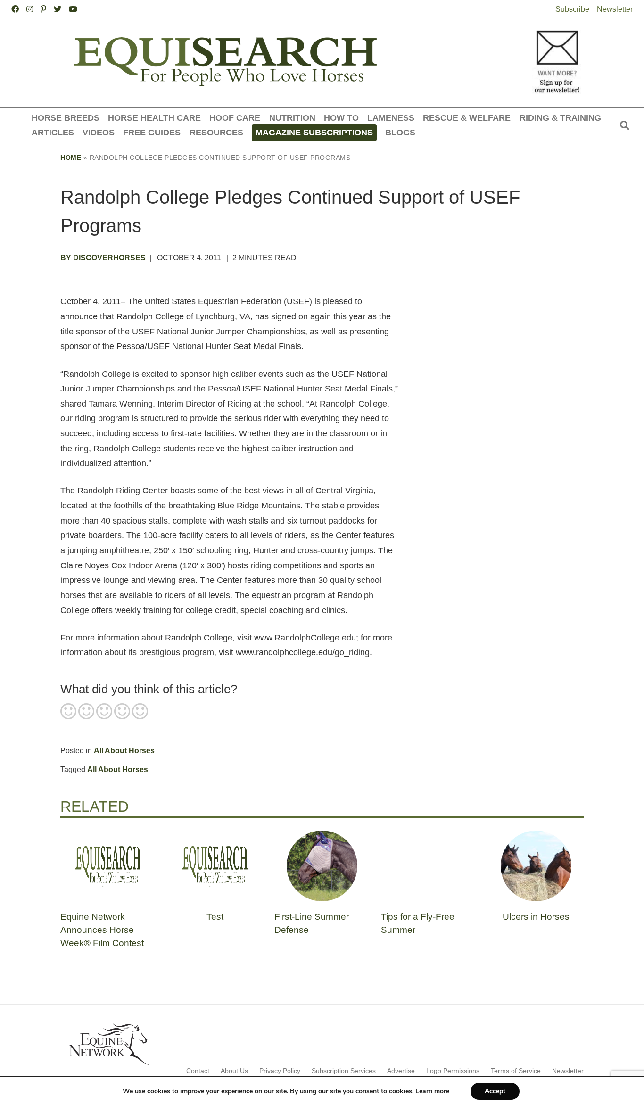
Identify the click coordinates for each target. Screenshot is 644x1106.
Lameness (390, 118)
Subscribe (572, 9)
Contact (197, 1070)
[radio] (68, 712)
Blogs (400, 132)
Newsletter (615, 9)
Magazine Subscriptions (314, 132)
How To (341, 118)
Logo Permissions (452, 1070)
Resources (216, 132)
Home (70, 157)
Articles (53, 132)
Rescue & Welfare (467, 118)
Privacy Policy (279, 1070)
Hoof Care (234, 118)
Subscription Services (344, 1070)
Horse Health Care (154, 118)
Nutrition (292, 118)
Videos (99, 132)
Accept (495, 1091)
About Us (234, 1070)
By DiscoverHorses (103, 258)
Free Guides (152, 132)
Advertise (401, 1070)
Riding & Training (560, 118)
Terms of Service (516, 1070)
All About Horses (124, 751)
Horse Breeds (65, 118)
